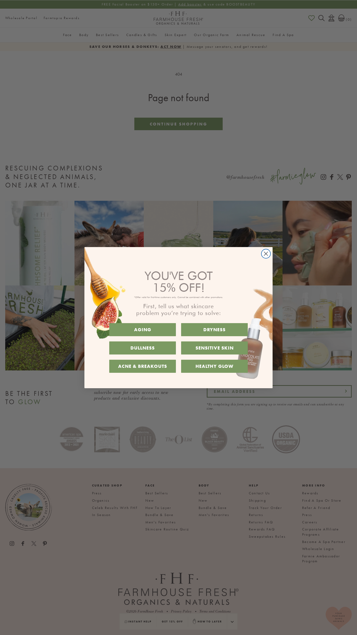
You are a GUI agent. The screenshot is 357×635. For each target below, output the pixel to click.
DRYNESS (214, 330)
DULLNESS (142, 348)
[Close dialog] (265, 253)
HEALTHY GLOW (214, 366)
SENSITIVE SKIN (214, 348)
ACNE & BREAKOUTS (142, 366)
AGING (142, 330)
